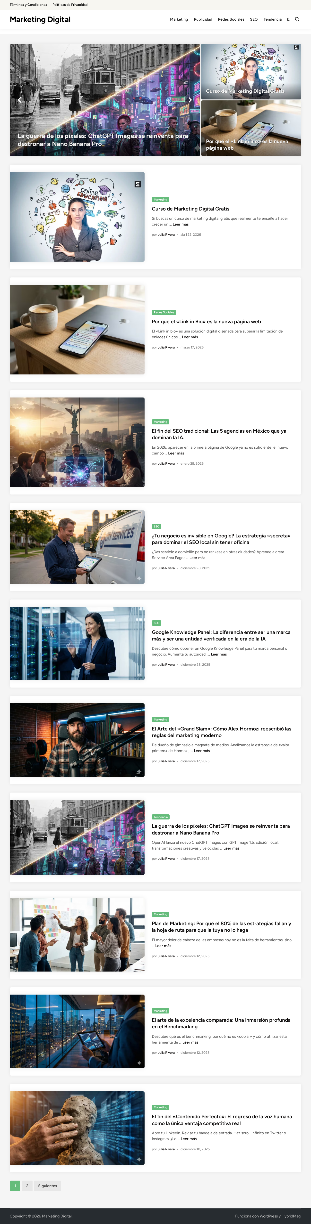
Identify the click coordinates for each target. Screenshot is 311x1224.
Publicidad (203, 19)
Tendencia (273, 19)
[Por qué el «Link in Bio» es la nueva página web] (251, 128)
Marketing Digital (40, 19)
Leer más (181, 224)
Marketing (179, 19)
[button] (19, 100)
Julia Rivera (166, 235)
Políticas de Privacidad (69, 5)
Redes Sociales (231, 19)
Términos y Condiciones (28, 5)
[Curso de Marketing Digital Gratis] (251, 71)
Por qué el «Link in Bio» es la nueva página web (206, 321)
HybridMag (291, 1216)
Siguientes (47, 1185)
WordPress (269, 1216)
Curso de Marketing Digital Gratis (190, 209)
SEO (254, 19)
